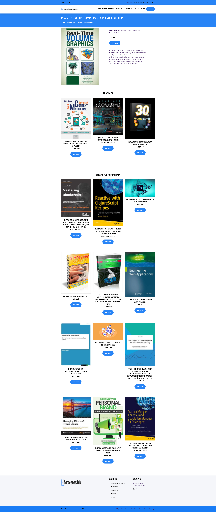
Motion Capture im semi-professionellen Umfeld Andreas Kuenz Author (75, 371)
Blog (137, 9)
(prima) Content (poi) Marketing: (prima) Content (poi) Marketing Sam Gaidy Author (76, 143)
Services (115, 487)
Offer (150, 9)
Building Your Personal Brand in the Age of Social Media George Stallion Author (108, 450)
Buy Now (115, 43)
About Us (128, 9)
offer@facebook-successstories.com (143, 2)
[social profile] (69, 2)
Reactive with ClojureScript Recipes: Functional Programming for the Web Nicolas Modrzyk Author (108, 231)
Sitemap (151, 509)
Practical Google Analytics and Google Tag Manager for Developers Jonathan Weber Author (140, 445)
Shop (143, 9)
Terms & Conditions (131, 509)
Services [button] (119, 9)
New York (129, 2)
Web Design (136, 30)
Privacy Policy (143, 509)
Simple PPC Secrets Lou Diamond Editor (76, 296)
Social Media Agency (105, 9)
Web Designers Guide (124, 30)
